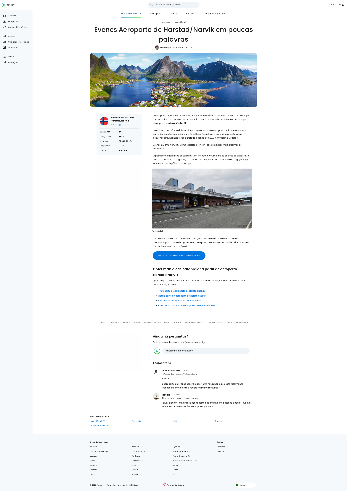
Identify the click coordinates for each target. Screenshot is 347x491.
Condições (111, 485)
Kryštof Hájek (165, 47)
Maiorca (135, 474)
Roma (175, 470)
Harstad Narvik (180, 22)
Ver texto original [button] (190, 374)
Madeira (93, 465)
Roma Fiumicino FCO (140, 451)
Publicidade (134, 485)
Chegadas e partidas (215, 13)
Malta (134, 465)
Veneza (176, 465)
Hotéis (174, 13)
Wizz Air (93, 460)
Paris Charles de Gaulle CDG (185, 460)
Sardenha (136, 456)
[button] (201, 350)
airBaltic (93, 447)
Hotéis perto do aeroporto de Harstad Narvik (182, 295)
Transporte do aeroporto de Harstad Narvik (181, 290)
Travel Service (137, 460)
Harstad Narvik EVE (131, 13)
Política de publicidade (238, 322)
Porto (175, 474)
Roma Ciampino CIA (181, 456)
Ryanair (176, 447)
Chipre (92, 474)
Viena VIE (135, 447)
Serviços (190, 13)
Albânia (135, 470)
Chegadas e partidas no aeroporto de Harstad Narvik (186, 305)
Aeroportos (165, 22)
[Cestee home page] (8, 5)
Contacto (221, 451)
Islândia (93, 470)
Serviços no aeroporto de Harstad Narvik (180, 300)
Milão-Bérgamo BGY (181, 451)
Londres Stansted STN (99, 451)
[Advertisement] (119, 180)
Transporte (156, 13)
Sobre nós (221, 447)
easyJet (93, 456)
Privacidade (123, 485)
